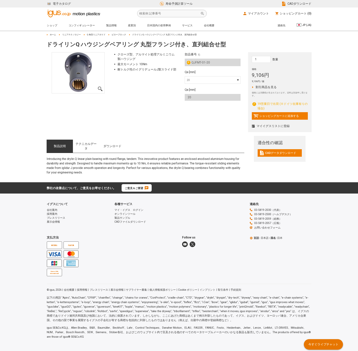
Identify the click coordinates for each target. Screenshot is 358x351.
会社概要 (209, 25)
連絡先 (281, 25)
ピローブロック (119, 34)
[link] (280, 154)
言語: (261, 237)
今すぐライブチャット (323, 344)
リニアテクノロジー (71, 34)
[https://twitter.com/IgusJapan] (192, 244)
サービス (187, 25)
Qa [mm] (190, 72)
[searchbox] (169, 13)
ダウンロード (112, 146)
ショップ (52, 25)
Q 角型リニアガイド (96, 34)
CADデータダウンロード (277, 154)
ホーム (53, 34)
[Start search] (202, 13)
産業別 (132, 25)
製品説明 (60, 146)
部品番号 (191, 54)
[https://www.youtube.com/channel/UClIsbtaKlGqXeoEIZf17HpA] (185, 244)
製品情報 (111, 25)
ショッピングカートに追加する (276, 117)
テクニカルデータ (86, 146)
